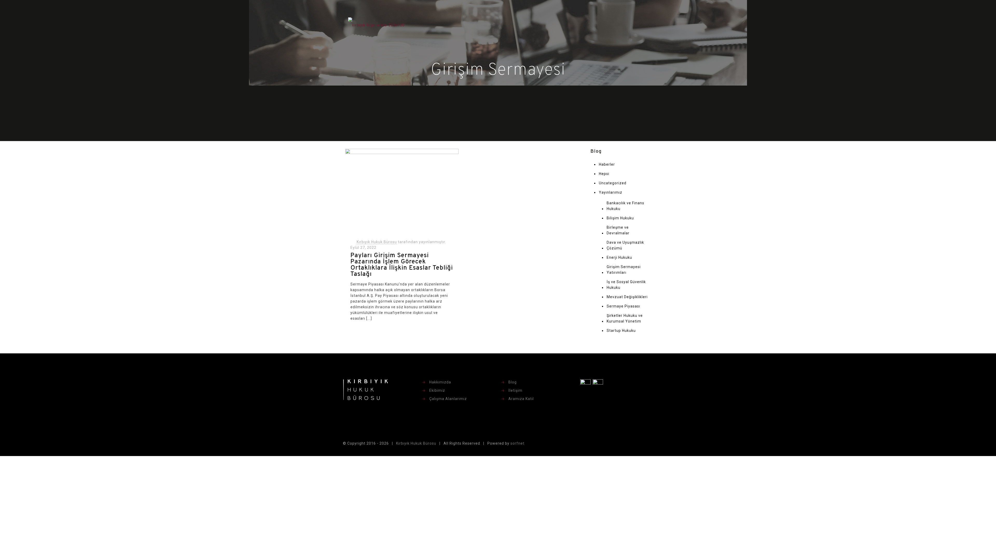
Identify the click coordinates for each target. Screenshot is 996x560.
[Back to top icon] (647, 443)
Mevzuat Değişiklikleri (627, 297)
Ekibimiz (437, 390)
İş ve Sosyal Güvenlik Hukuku (626, 285)
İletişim (515, 390)
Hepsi (604, 174)
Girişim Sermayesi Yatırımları (624, 270)
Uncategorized (612, 183)
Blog (512, 382)
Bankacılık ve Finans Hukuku (625, 206)
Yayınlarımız (610, 192)
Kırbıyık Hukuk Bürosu (377, 242)
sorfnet (517, 443)
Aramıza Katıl (521, 399)
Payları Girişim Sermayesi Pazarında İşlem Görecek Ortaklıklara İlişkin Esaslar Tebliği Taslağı (401, 265)
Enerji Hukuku (619, 257)
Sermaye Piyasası (623, 306)
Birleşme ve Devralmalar (618, 230)
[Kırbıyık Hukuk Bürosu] (376, 25)
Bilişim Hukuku (620, 218)
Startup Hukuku (621, 330)
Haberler (607, 164)
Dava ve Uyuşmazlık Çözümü (625, 245)
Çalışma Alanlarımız (448, 399)
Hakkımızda (440, 382)
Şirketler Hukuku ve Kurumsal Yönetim (625, 318)
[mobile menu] (646, 24)
